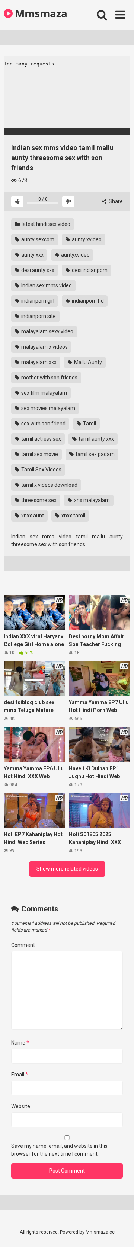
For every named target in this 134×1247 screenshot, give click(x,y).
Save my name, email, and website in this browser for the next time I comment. (59, 1150)
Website (20, 1106)
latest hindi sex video (45, 224)
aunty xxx (32, 255)
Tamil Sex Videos (40, 470)
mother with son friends (48, 377)
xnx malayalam (91, 500)
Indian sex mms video (46, 285)
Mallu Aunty (87, 362)
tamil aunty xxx (95, 439)
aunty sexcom (37, 239)
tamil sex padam (94, 454)
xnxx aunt (32, 516)
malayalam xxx (38, 362)
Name (20, 1043)
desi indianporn (89, 270)
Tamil (89, 424)
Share (115, 201)
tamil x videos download (48, 485)
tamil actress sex (40, 439)
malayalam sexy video (46, 331)
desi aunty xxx (37, 270)
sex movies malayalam (47, 408)
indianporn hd (87, 301)
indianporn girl (37, 301)
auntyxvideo (75, 255)
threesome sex (38, 500)
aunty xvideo (86, 239)
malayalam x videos (44, 347)
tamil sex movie (39, 454)
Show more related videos (67, 869)
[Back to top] (120, 1232)
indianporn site (38, 316)
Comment (23, 945)
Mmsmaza (40, 13)
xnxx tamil (72, 516)
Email (19, 1075)
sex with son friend (43, 424)
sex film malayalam (43, 393)
